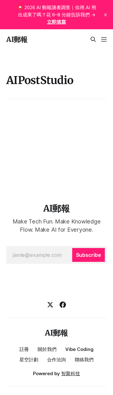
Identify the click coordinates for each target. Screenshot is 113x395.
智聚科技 (70, 373)
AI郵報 (17, 39)
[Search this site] (93, 39)
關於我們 (47, 349)
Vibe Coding (79, 349)
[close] (105, 15)
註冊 (24, 349)
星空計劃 (28, 360)
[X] (50, 305)
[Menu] (104, 39)
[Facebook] (63, 305)
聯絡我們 (84, 360)
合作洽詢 (56, 360)
